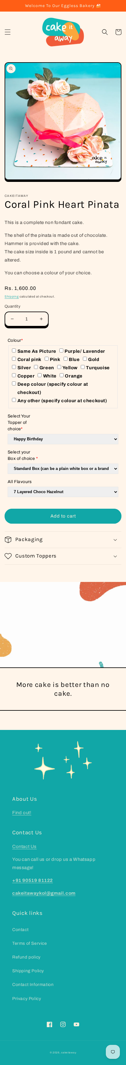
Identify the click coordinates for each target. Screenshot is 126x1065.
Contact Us (24, 846)
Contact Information (33, 984)
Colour (15, 340)
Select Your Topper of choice (19, 422)
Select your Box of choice (23, 455)
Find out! (21, 812)
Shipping (12, 296)
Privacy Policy (26, 998)
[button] (7, 32)
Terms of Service (29, 943)
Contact (20, 929)
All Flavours (20, 481)
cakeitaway (68, 1052)
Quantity (12, 306)
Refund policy (26, 957)
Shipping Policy (28, 971)
